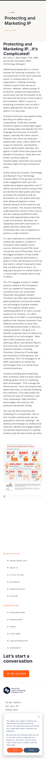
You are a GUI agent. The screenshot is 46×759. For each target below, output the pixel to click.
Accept (15, 750)
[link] (11, 12)
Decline (31, 750)
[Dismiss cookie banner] (39, 717)
